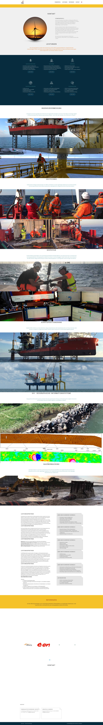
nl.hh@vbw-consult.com (45, 712)
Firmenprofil (58, 2)
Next (82, 655)
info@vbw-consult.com (31, 712)
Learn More (51, 94)
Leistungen (64, 2)
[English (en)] (81, 2)
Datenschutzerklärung (28, 723)
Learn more (30, 94)
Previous (23, 655)
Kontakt (78, 2)
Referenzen (71, 2)
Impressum (22, 723)
